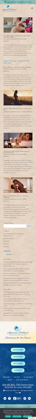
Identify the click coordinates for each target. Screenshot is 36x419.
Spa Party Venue (9, 238)
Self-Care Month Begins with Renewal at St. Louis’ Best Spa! (18, 109)
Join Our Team (22, 380)
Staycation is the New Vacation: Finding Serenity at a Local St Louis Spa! (17, 152)
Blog (10, 380)
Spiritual (6, 241)
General (9, 254)
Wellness (6, 41)
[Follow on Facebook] (9, 398)
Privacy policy (27, 416)
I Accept (8, 416)
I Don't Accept (17, 416)
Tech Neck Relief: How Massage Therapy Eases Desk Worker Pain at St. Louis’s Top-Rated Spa (17, 294)
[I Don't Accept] (34, 413)
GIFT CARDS (18, 363)
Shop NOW (18, 356)
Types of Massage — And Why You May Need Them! (17, 67)
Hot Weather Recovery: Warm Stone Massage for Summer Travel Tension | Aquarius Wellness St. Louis (18, 264)
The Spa (17, 377)
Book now (18, 350)
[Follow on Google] (29, 398)
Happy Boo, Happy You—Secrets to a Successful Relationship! (16, 196)
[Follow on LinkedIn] (4, 398)
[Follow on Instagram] (24, 398)
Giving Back (28, 377)
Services (6, 377)
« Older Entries (8, 223)
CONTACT (18, 370)
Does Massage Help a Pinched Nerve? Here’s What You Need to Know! (17, 36)
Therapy (6, 244)
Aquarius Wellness (11, 39)
